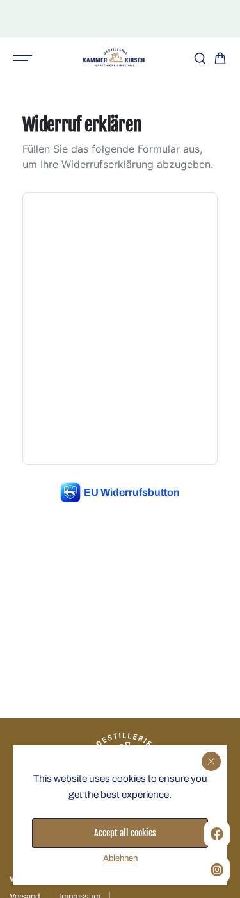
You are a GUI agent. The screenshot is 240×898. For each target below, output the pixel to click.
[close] (211, 761)
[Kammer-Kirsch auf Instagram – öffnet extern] (217, 870)
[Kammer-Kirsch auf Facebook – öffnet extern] (217, 834)
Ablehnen (120, 858)
